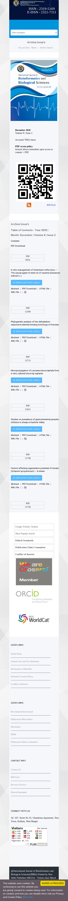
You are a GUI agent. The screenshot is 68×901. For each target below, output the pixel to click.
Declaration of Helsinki (21, 669)
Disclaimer (15, 727)
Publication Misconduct (22, 719)
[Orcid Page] (34, 630)
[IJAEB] (33, 120)
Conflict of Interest (24, 554)
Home (34, 47)
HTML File (44, 288)
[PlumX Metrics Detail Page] (31, 294)
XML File (15, 292)
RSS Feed (51, 205)
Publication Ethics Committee (30, 547)
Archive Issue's (46, 47)
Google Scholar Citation (26, 526)
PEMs (13, 734)
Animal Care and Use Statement (25, 661)
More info (28, 897)
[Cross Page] (34, 584)
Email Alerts (16, 654)
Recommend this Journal (22, 711)
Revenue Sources (18, 784)
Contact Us (16, 769)
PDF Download (18, 246)
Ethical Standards (24, 540)
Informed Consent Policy (22, 676)
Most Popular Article (25, 533)
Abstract (15, 288)
